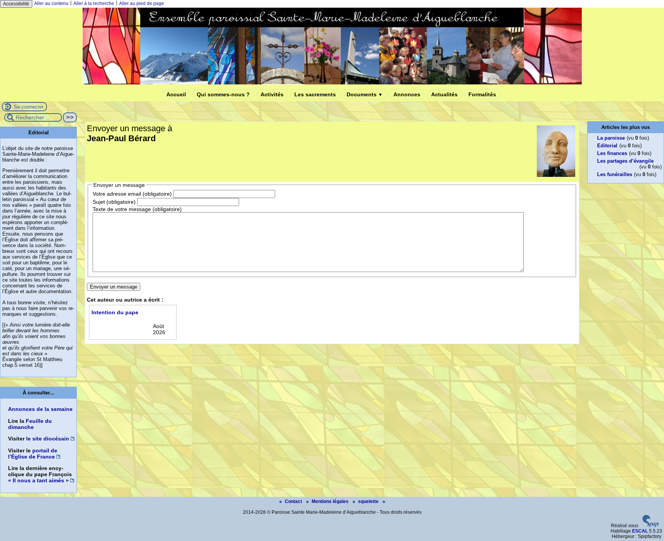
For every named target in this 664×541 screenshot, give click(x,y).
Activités (272, 94)
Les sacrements (315, 94)
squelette (369, 501)
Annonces (406, 94)
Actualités (444, 94)
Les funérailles (614, 174)
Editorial (607, 145)
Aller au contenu (51, 3)
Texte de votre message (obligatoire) (137, 209)
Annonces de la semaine (40, 409)
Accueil (176, 94)
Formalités (482, 94)
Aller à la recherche (93, 3)
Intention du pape (114, 312)
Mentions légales (331, 501)
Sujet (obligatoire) (114, 202)
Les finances (612, 153)
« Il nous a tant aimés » (38, 480)
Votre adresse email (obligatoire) (132, 194)
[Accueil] (332, 83)
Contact (294, 501)
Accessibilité (16, 4)
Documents (365, 94)
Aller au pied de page (141, 3)
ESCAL (640, 531)
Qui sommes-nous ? (223, 94)
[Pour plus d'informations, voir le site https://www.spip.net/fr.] (650, 525)
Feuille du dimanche (30, 424)
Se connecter (28, 107)
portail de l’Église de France (32, 453)
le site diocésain (47, 438)
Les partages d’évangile (625, 161)
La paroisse (611, 138)
